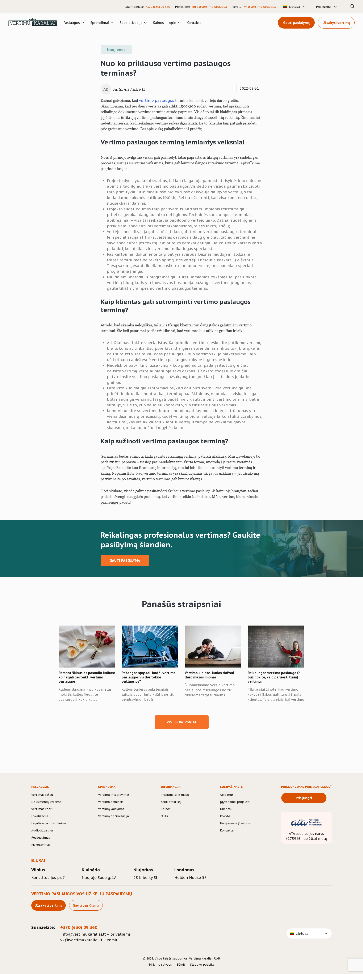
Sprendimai (99, 23)
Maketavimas (40, 845)
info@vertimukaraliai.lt (209, 7)
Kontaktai (195, 23)
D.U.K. (165, 816)
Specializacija (131, 23)
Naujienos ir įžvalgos (235, 823)
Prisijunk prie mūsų (175, 795)
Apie (172, 23)
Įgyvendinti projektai (235, 802)
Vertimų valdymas (111, 809)
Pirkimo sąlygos (160, 964)
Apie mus (227, 795)
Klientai (225, 809)
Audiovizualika (42, 830)
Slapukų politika (202, 964)
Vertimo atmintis (110, 802)
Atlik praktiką (171, 802)
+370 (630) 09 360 (157, 7)
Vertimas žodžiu (43, 809)
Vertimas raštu (42, 795)
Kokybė (225, 816)
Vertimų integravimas (114, 795)
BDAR (181, 964)
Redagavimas (40, 837)
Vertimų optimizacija (113, 816)
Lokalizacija (39, 816)
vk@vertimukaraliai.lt (260, 7)
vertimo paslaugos (157, 100)
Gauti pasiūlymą (296, 23)
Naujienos (116, 49)
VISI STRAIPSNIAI (181, 722)
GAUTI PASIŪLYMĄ (125, 560)
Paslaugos (71, 23)
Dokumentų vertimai (46, 802)
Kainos (158, 23)
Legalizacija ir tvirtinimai (49, 823)
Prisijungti (323, 7)
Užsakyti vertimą (336, 23)
